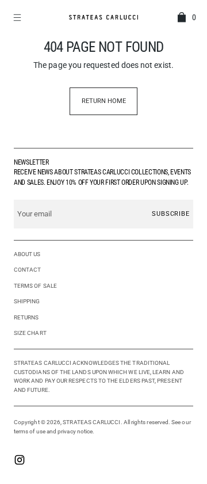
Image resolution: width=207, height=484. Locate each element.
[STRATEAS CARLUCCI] (103, 17)
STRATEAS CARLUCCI (91, 422)
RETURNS (26, 317)
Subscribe (170, 214)
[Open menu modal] (18, 17)
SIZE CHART (30, 333)
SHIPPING (27, 301)
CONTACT (27, 269)
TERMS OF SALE (35, 285)
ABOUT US (27, 254)
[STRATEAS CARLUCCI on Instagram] (19, 461)
